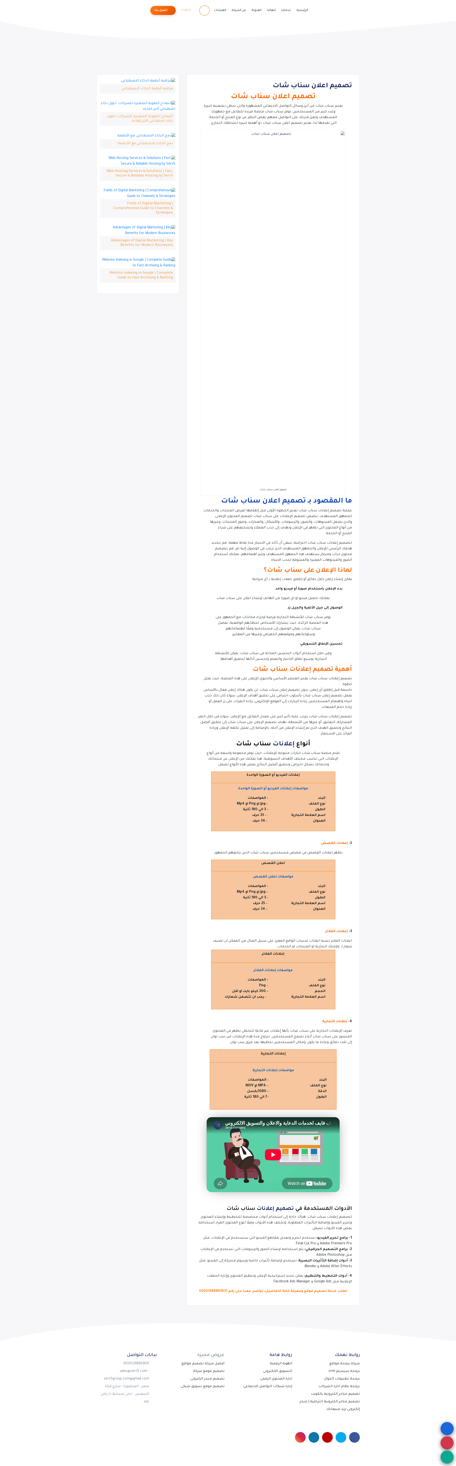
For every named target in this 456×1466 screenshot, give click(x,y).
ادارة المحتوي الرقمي (276, 1379)
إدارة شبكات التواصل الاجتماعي (267, 1387)
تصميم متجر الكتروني (207, 1379)
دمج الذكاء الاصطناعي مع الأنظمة (145, 144)
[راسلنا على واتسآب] (447, 1457)
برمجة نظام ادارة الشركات (339, 1387)
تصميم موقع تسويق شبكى (202, 1387)
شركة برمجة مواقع (344, 1364)
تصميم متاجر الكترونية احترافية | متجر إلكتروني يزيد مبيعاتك (329, 1405)
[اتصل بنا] (447, 1442)
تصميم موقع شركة (208, 1371)
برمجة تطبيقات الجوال (342, 1379)
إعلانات (283, 744)
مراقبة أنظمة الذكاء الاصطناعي (147, 89)
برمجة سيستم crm (344, 1371)
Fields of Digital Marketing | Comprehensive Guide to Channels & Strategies (143, 208)
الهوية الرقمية (281, 1364)
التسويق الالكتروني (277, 1371)
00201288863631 (213, 1291)
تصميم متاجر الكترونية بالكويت (335, 1394)
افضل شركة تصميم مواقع (202, 1364)
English (186, 10)
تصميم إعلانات (275, 1209)
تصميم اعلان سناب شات (312, 86)
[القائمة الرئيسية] (447, 1428)
